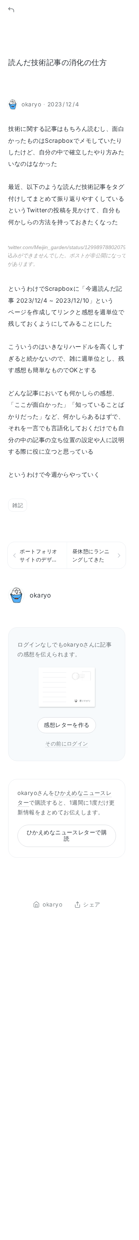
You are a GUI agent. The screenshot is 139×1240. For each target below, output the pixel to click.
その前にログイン (66, 743)
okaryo (40, 595)
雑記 (17, 505)
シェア (91, 904)
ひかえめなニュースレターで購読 (67, 835)
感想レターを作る (67, 724)
